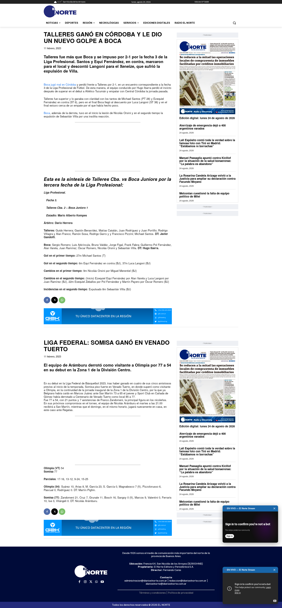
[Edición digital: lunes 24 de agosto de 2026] (207, 77)
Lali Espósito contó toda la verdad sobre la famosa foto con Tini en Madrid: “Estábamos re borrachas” (207, 143)
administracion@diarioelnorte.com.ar (145, 580)
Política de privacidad (180, 592)
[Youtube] (102, 582)
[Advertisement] (108, 147)
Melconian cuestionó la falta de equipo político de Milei (204, 194)
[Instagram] (85, 582)
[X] (54, 300)
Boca (47, 113)
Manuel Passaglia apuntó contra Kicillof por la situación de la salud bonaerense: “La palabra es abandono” (205, 161)
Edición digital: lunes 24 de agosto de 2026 (207, 118)
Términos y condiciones (152, 592)
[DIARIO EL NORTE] (73, 11)
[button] (234, 23)
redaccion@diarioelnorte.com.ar (187, 580)
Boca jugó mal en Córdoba (60, 84)
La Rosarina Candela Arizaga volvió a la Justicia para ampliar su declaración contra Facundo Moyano (207, 178)
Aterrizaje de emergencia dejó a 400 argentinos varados (202, 126)
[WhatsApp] (62, 300)
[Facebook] (47, 300)
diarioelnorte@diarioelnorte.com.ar (166, 583)
